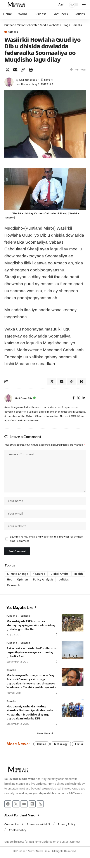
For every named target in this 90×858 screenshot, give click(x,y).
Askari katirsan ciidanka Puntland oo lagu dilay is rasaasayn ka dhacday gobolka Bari (32, 652)
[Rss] (40, 803)
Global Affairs (59, 574)
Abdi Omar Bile (28, 79)
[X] (78, 398)
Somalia (13, 32)
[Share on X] (7, 69)
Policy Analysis (43, 579)
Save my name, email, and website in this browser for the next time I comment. (46, 538)
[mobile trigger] (82, 4)
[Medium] (32, 803)
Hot (9, 579)
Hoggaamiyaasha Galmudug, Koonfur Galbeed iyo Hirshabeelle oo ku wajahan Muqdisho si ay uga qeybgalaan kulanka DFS (32, 712)
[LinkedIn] (84, 398)
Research (13, 585)
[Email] (15, 69)
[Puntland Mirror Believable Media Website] (16, 4)
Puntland (12, 615)
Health (78, 574)
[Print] (31, 69)
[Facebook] (73, 398)
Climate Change (17, 574)
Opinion (22, 579)
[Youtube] (24, 803)
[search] (53, 5)
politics (64, 579)
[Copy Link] (23, 69)
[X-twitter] (15, 803)
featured (39, 574)
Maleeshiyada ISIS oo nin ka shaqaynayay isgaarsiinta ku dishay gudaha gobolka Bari (31, 625)
